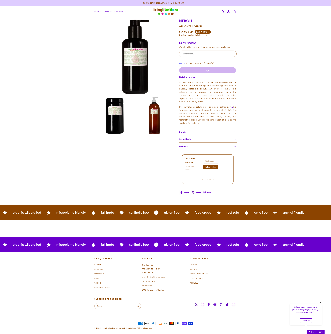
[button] (97, 11)
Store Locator (148, 281)
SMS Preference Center (153, 290)
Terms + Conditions (199, 274)
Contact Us (147, 265)
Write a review (210, 167)
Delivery (194, 265)
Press (96, 278)
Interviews (99, 274)
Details (182, 132)
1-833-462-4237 (149, 272)
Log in (182, 63)
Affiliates (194, 283)
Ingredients (185, 139)
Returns (193, 269)
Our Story (98, 269)
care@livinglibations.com (154, 277)
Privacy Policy (196, 278)
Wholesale (147, 285)
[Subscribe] (138, 306)
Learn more (306, 321)
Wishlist (97, 283)
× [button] (320, 302)
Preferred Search (102, 287)
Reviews (183, 146)
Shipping (182, 35)
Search (97, 265)
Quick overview (187, 77)
